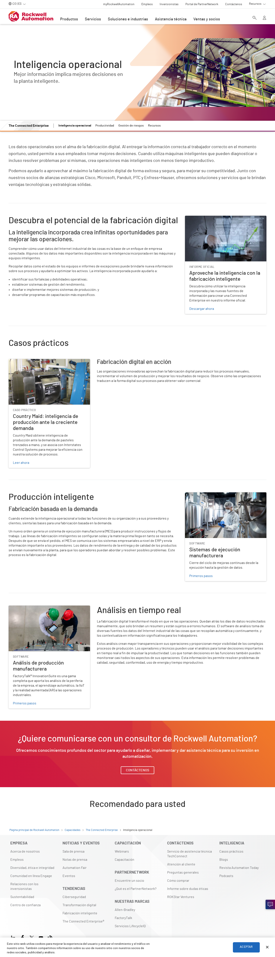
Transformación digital (79, 905)
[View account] (264, 18)
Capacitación (124, 859)
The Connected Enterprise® (83, 921)
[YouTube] (41, 937)
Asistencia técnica (170, 19)
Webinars (122, 851)
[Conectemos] (270, 904)
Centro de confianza (25, 905)
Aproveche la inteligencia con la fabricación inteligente (217, 221)
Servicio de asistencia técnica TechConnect (189, 854)
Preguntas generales (183, 872)
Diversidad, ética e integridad (32, 868)
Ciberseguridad (74, 897)
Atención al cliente (181, 864)
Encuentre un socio (129, 880)
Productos (69, 19)
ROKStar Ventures (180, 897)
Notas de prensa (75, 859)
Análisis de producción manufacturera (37, 608)
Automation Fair (75, 868)
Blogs (223, 859)
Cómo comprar (178, 880)
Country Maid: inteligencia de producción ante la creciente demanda (45, 364)
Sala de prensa (73, 851)
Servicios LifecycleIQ (130, 926)
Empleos (17, 859)
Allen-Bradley (125, 910)
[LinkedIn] (14, 937)
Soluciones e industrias (128, 19)
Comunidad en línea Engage (31, 876)
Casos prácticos (231, 851)
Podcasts (226, 876)
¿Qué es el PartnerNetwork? (135, 889)
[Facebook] (22, 937)
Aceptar (246, 947)
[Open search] (255, 18)
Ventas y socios (206, 19)
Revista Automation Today (239, 868)
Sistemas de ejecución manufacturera (213, 495)
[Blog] (50, 937)
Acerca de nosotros (25, 851)
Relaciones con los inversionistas (24, 886)
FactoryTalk (123, 918)
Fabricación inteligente (80, 913)
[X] (31, 937)
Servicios (93, 19)
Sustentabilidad (22, 897)
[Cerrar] (267, 947)
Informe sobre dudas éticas (187, 889)
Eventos (69, 876)
